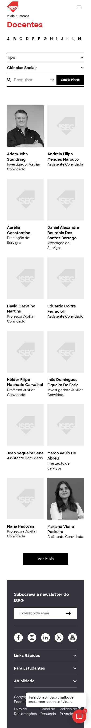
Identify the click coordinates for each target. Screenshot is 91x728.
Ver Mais (46, 558)
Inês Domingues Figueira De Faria (63, 382)
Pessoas (23, 16)
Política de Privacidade (70, 711)
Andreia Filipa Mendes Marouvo (63, 157)
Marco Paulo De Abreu (61, 456)
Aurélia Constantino (18, 230)
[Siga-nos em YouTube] (72, 637)
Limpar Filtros (70, 80)
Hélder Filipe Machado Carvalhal (25, 382)
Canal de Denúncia (48, 711)
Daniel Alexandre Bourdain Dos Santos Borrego (63, 232)
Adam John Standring (17, 157)
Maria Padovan (20, 526)
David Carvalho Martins (21, 309)
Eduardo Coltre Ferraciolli (61, 309)
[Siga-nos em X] (59, 637)
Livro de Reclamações (25, 711)
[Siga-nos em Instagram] (32, 637)
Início (11, 16)
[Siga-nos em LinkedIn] (45, 637)
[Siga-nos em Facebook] (18, 637)
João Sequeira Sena (25, 453)
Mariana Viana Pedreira (60, 529)
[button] (45, 57)
